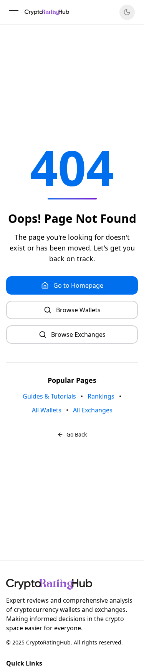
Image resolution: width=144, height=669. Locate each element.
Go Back (76, 434)
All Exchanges (93, 410)
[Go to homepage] (72, 584)
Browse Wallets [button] (78, 310)
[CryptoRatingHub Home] (47, 12)
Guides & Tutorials (49, 396)
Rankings (101, 396)
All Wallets (46, 410)
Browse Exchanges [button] (78, 334)
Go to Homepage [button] (78, 285)
